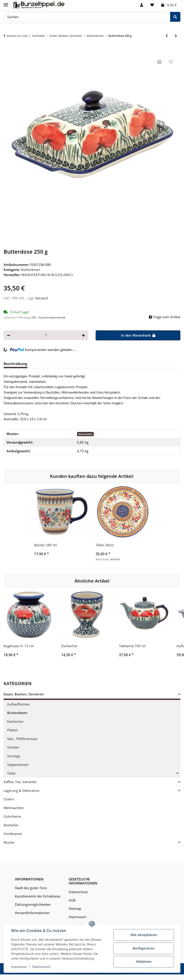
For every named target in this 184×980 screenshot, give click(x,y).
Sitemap (75, 908)
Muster (9, 842)
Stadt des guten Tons (31, 888)
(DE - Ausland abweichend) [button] (48, 317)
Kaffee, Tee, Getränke (20, 782)
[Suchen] (175, 17)
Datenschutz (41, 967)
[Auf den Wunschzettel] (171, 62)
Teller (11, 773)
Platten (12, 730)
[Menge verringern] (9, 335)
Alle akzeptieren (143, 935)
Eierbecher (15, 721)
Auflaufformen (18, 704)
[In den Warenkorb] (7, 50)
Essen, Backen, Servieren (24, 694)
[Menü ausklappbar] (6, 3)
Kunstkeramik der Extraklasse (37, 896)
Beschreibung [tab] (15, 363)
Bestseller (11, 825)
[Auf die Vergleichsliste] (159, 62)
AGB (72, 900)
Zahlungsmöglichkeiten (33, 904)
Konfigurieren (144, 948)
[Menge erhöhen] (83, 335)
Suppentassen (18, 764)
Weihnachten (14, 808)
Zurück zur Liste (17, 36)
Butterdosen (30, 269)
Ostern (9, 799)
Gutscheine (12, 816)
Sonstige (13, 756)
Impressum (19, 967)
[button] (141, 4)
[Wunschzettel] (152, 4)
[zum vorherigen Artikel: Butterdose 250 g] (166, 36)
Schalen (13, 747)
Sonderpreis (13, 833)
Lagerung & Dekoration (21, 790)
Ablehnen (143, 961)
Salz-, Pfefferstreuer (22, 738)
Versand (41, 298)
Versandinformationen (32, 912)
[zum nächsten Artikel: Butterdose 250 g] (175, 36)
